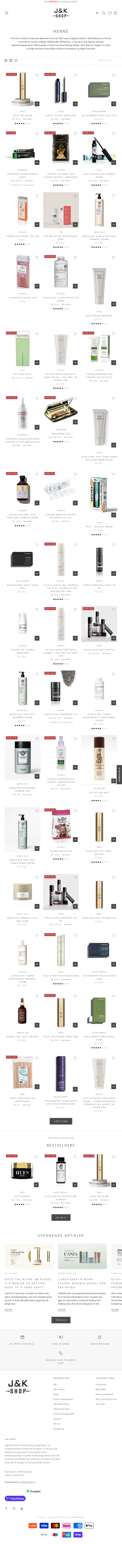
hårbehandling (67, 1273)
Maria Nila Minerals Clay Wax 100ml (22, 919)
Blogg (56, 1394)
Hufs (22, 1192)
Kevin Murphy (99, 111)
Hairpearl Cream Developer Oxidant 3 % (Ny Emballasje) (23, 440)
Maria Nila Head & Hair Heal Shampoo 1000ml (99, 237)
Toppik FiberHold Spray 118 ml (99, 586)
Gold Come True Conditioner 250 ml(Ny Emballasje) (99, 458)
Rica (22, 370)
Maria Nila (99, 232)
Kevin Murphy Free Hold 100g (99, 115)
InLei (99, 170)
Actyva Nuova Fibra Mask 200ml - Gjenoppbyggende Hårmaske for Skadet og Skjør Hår (99, 1103)
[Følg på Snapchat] (21, 1508)
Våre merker (59, 1389)
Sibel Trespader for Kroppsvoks (22, 1099)
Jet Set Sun (99, 788)
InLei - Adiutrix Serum (99, 526)
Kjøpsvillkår (101, 1389)
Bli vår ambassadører (63, 1399)
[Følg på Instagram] (13, 1508)
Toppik (99, 581)
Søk (55, 1384)
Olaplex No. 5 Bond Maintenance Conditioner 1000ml (99, 717)
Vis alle (61, 1217)
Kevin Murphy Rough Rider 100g (99, 977)
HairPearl (23, 170)
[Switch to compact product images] (16, 60)
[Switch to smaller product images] (11, 60)
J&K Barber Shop (61, 1404)
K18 (61, 232)
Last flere (61, 1121)
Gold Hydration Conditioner (61, 976)
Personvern (101, 1384)
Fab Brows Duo (61, 433)
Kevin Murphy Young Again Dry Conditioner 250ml (61, 1102)
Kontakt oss (58, 1429)
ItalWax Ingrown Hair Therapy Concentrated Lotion (61, 782)
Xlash (61, 111)
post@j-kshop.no (27, 1482)
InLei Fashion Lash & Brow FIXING (99, 175)
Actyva (61, 370)
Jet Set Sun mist (99, 792)
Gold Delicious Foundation (99, 918)
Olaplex (61, 294)
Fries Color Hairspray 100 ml (61, 919)
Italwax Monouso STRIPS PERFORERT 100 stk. (61, 516)
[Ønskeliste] (110, 13)
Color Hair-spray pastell (99, 649)
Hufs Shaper (22, 1196)
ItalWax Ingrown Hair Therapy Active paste (99, 375)
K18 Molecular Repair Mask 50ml (61, 237)
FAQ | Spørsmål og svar (106, 1399)
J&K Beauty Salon (61, 1409)
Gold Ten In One (22, 115)
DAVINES (23, 511)
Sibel (22, 1094)
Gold (22, 111)
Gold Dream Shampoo (99, 315)
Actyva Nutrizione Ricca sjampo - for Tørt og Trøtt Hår (60, 652)
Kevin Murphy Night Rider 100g (22, 586)
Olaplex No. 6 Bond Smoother (22, 651)
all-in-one (11, 1273)
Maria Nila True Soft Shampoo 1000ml (22, 716)
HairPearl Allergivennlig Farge (22, 175)
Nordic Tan (23, 1033)
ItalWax (61, 170)
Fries (99, 646)
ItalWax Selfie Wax (61, 851)
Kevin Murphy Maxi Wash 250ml (99, 1038)
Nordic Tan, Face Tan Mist (23, 1036)
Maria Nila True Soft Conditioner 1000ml (22, 861)
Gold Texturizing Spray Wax (61, 1036)
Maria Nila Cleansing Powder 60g (23, 789)
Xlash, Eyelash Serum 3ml (61, 115)
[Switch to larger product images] (5, 60)
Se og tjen (100, 1404)
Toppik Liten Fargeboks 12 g (61, 714)
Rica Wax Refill (22, 374)
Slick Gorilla (61, 1192)
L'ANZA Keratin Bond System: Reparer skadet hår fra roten (82, 1283)
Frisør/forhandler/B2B (63, 1414)
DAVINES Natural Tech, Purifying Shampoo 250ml (23, 516)
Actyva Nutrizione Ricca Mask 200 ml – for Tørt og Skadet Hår (61, 377)
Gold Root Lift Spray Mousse (99, 852)
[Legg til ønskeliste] (37, 75)
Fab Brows (61, 430)
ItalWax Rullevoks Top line (22, 236)
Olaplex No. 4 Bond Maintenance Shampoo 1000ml (22, 979)
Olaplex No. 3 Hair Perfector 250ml (61, 299)
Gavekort (57, 1419)
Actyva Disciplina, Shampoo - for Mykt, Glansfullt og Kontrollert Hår (61, 588)
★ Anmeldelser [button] (119, 774)
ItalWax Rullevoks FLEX (22, 297)
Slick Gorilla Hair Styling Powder (61, 1198)
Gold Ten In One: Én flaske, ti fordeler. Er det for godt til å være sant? (28, 1283)
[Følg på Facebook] (6, 1508)
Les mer (8, 1309)
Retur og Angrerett (104, 1394)
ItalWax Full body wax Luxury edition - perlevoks (61, 175)
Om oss (56, 1424)
